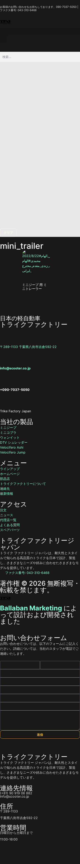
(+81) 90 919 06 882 (16, 793)
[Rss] (50, 851)
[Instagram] (28, 851)
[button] (40, 31)
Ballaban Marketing (31, 608)
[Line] (16, 851)
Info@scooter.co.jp (14, 796)
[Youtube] (39, 851)
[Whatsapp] (5, 851)
